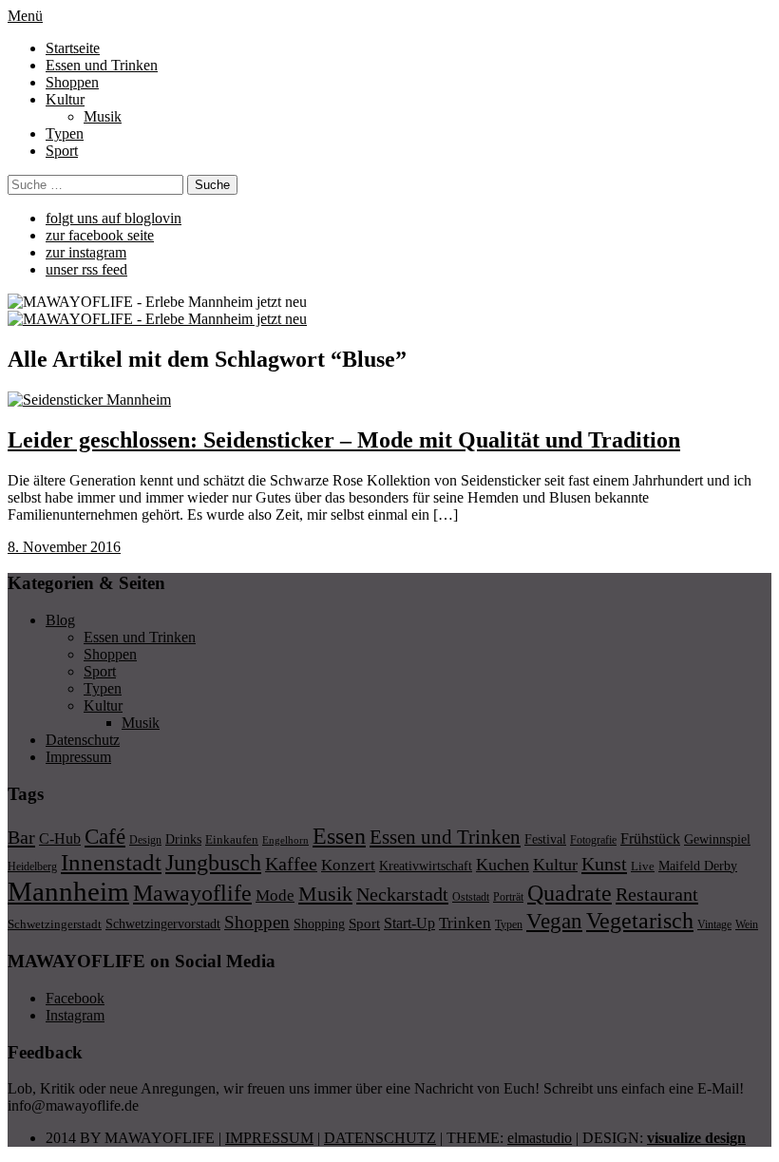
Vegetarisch (640, 920)
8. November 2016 (64, 547)
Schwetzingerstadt (55, 924)
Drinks (183, 839)
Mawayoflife (192, 893)
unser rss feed (86, 269)
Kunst (604, 863)
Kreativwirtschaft (425, 865)
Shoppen (72, 82)
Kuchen (502, 864)
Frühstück (650, 838)
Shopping (319, 923)
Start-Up (409, 923)
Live (643, 866)
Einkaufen (231, 839)
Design (145, 840)
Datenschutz (83, 740)
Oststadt (470, 897)
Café (105, 836)
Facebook (75, 998)
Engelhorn (285, 840)
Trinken (465, 922)
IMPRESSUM (269, 1138)
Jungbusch (213, 862)
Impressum (78, 757)
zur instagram (86, 252)
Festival (545, 839)
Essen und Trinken (102, 65)
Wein (746, 924)
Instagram (75, 1015)
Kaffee (291, 863)
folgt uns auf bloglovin (113, 218)
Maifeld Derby (697, 865)
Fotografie (593, 840)
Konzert (348, 865)
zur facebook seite (100, 235)
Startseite (73, 48)
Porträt (508, 897)
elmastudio (539, 1138)
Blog (60, 620)
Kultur (65, 99)
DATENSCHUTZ (380, 1138)
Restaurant (657, 894)
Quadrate (569, 893)
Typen (65, 133)
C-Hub (60, 838)
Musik (103, 116)
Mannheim (68, 891)
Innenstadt (111, 862)
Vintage (714, 924)
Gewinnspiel (717, 839)
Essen (339, 835)
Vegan (554, 921)
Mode (275, 895)
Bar (21, 837)
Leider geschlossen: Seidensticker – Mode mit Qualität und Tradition (344, 440)
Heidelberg (32, 866)
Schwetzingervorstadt (162, 923)
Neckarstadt (402, 894)
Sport (62, 151)
